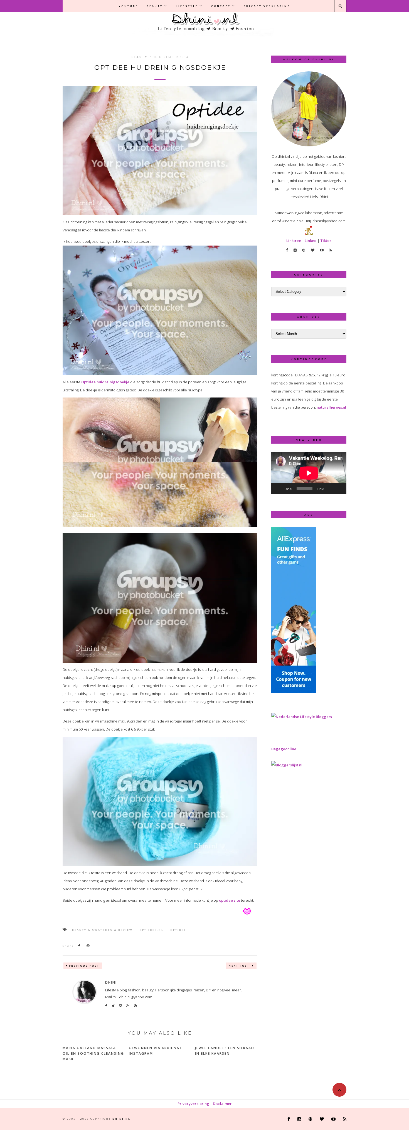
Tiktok (325, 240)
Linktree (293, 240)
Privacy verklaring (267, 6)
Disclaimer (222, 1103)
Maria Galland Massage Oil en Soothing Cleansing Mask (93, 1053)
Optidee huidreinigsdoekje (105, 381)
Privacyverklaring (193, 1103)
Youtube (128, 6)
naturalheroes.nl (331, 407)
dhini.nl (121, 1119)
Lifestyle (187, 6)
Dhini (111, 982)
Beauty (155, 6)
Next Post (240, 966)
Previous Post (84, 966)
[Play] (278, 488)
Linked (311, 240)
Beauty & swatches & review (102, 930)
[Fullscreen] (339, 488)
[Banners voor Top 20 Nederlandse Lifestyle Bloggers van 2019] (301, 716)
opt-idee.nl (151, 930)
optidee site (229, 900)
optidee (178, 930)
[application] (308, 473)
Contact (221, 6)
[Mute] (330, 488)
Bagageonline (283, 748)
